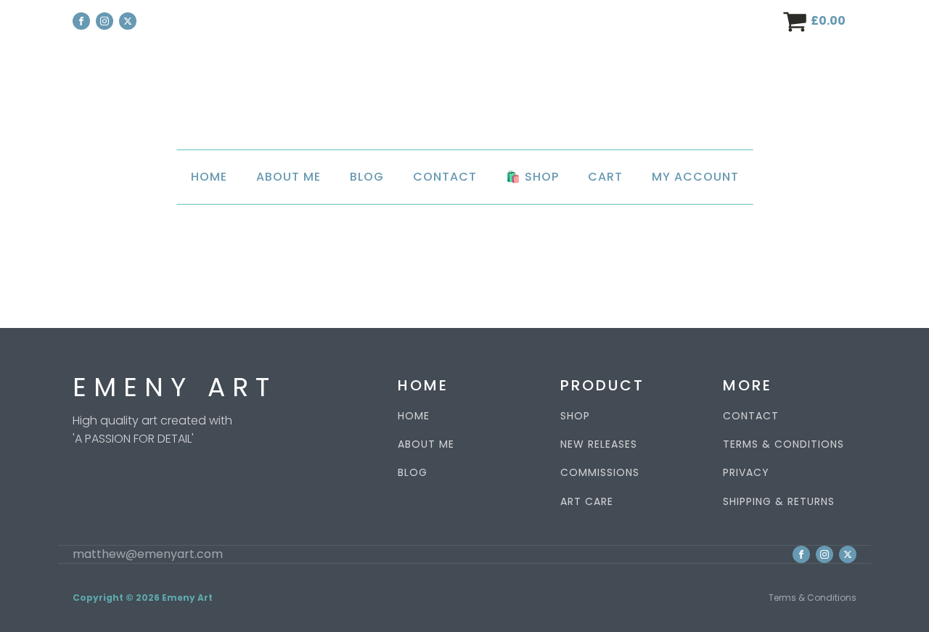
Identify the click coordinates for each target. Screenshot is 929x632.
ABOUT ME (426, 444)
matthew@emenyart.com (148, 554)
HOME (414, 416)
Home (209, 176)
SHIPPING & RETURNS (779, 501)
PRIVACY (746, 472)
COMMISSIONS (599, 472)
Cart (605, 176)
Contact (445, 176)
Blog (367, 176)
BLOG (412, 472)
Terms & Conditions (812, 597)
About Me (288, 176)
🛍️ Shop (532, 176)
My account (695, 176)
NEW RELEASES (598, 444)
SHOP (575, 416)
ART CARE (586, 501)
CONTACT (751, 416)
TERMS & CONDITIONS (783, 444)
